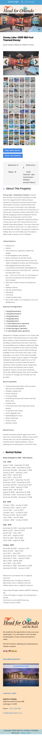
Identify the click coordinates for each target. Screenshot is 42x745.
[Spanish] (15, 651)
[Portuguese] (13, 651)
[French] (7, 651)
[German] (10, 651)
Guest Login (13, 1)
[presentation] (5, 674)
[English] (4, 651)
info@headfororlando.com (12, 713)
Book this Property (13, 156)
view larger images (12, 150)
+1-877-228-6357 (29, 2)
